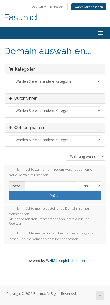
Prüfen (55, 195)
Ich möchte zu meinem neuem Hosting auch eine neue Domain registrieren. (50, 172)
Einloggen (57, 6)
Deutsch (38, 6)
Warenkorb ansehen (89, 7)
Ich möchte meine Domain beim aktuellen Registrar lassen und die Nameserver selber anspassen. (52, 236)
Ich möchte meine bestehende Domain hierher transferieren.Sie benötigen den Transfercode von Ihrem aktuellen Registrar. (49, 216)
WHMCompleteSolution (65, 260)
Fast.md (20, 17)
